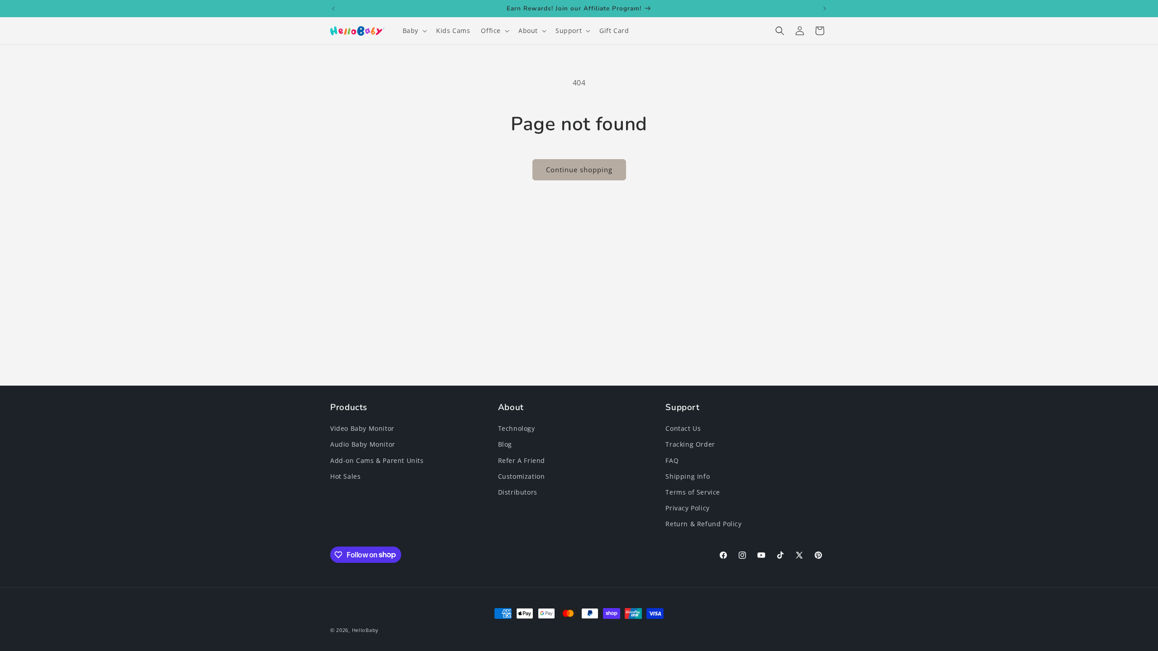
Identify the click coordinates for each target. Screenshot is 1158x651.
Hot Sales (345, 476)
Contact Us (683, 428)
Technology (516, 428)
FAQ (672, 460)
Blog (505, 444)
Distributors (517, 492)
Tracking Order (690, 444)
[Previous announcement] (333, 8)
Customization (521, 476)
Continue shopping (579, 169)
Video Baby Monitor (362, 428)
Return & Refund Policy (703, 523)
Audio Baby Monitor (362, 444)
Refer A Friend (521, 460)
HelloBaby (365, 630)
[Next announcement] (825, 8)
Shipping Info (687, 476)
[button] (414, 30)
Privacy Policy (687, 508)
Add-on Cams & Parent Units (377, 460)
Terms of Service (692, 492)
